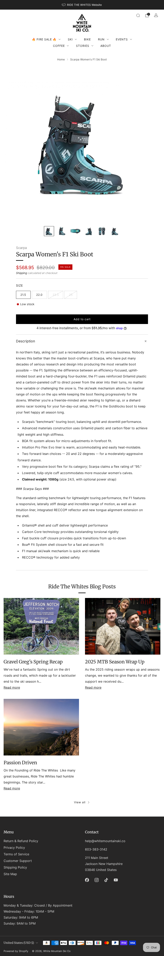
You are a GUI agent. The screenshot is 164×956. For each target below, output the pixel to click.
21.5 (23, 294)
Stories (82, 45)
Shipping (21, 273)
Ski (70, 39)
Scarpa (21, 248)
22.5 (56, 294)
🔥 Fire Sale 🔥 (44, 39)
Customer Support (18, 861)
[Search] (138, 15)
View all (79, 802)
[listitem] (82, 5)
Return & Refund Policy (21, 841)
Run (101, 39)
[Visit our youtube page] (116, 880)
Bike (87, 39)
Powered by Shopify (16, 951)
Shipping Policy (15, 867)
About (105, 45)
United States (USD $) (19, 943)
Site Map (10, 874)
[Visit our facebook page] (87, 880)
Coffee (59, 45)
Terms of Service (16, 854)
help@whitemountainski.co (105, 841)
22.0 (39, 294)
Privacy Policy (14, 848)
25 (71, 294)
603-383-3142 (96, 849)
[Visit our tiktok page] (106, 880)
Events (122, 39)
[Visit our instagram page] (96, 880)
